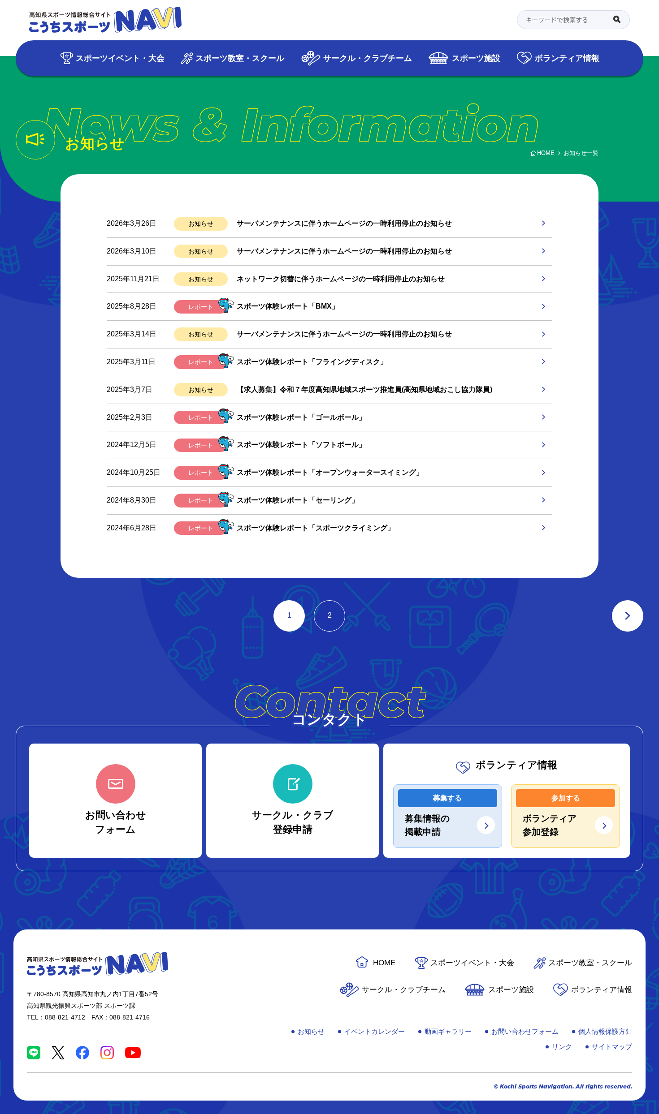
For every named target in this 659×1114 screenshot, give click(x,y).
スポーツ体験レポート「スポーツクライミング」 (316, 528)
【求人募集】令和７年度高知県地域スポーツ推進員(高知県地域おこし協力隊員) (364, 389)
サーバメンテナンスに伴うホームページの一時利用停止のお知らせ (344, 223)
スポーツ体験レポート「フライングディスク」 (312, 362)
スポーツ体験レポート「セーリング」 (298, 500)
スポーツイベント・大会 (120, 58)
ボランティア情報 (567, 58)
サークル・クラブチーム (367, 58)
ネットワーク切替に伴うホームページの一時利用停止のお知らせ (341, 279)
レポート (200, 306)
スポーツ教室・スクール (239, 58)
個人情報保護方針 (605, 1031)
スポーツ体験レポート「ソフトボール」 (301, 444)
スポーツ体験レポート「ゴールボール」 (301, 417)
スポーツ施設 (476, 58)
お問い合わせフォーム (525, 1031)
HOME (384, 963)
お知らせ (200, 223)
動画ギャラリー (448, 1031)
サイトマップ (612, 1046)
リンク (562, 1046)
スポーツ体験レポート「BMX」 (288, 306)
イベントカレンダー (374, 1031)
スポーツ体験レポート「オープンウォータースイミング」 (330, 472)
